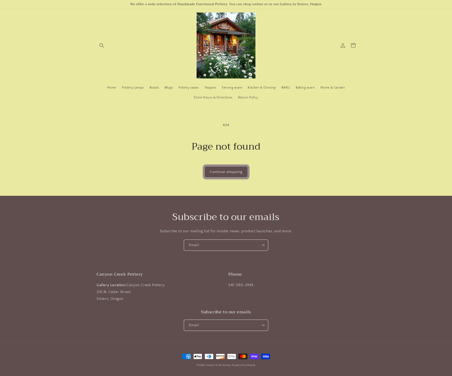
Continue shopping (226, 172)
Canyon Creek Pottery (218, 365)
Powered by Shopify (243, 365)
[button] (102, 45)
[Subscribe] (263, 245)
